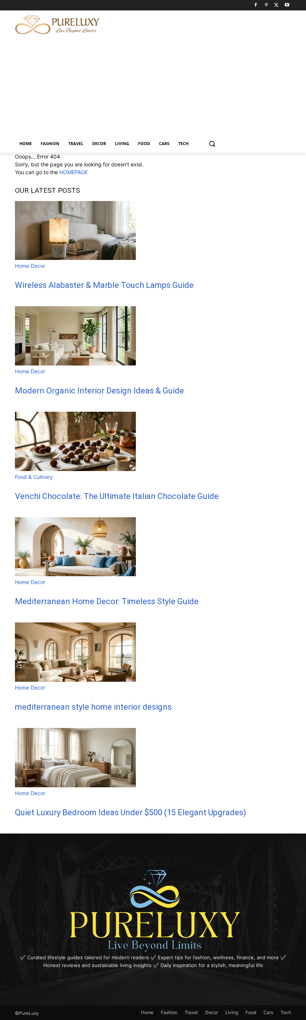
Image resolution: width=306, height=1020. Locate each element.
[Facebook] (256, 5)
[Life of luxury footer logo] (153, 910)
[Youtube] (286, 5)
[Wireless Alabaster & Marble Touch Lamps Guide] (75, 258)
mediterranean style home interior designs (93, 707)
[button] (212, 144)
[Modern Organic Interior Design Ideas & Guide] (75, 363)
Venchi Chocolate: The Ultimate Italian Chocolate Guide (117, 496)
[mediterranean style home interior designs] (75, 680)
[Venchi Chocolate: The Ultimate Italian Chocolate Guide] (75, 469)
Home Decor (30, 266)
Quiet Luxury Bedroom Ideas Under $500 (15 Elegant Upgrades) (130, 812)
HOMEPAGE (73, 172)
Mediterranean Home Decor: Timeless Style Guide (107, 601)
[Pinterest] (266, 5)
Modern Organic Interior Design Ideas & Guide (99, 390)
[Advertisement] (208, 62)
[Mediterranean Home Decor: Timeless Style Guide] (75, 574)
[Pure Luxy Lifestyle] (57, 24)
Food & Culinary (34, 477)
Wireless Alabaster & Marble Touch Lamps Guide (104, 285)
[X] (276, 5)
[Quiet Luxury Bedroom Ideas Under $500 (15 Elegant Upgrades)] (75, 785)
